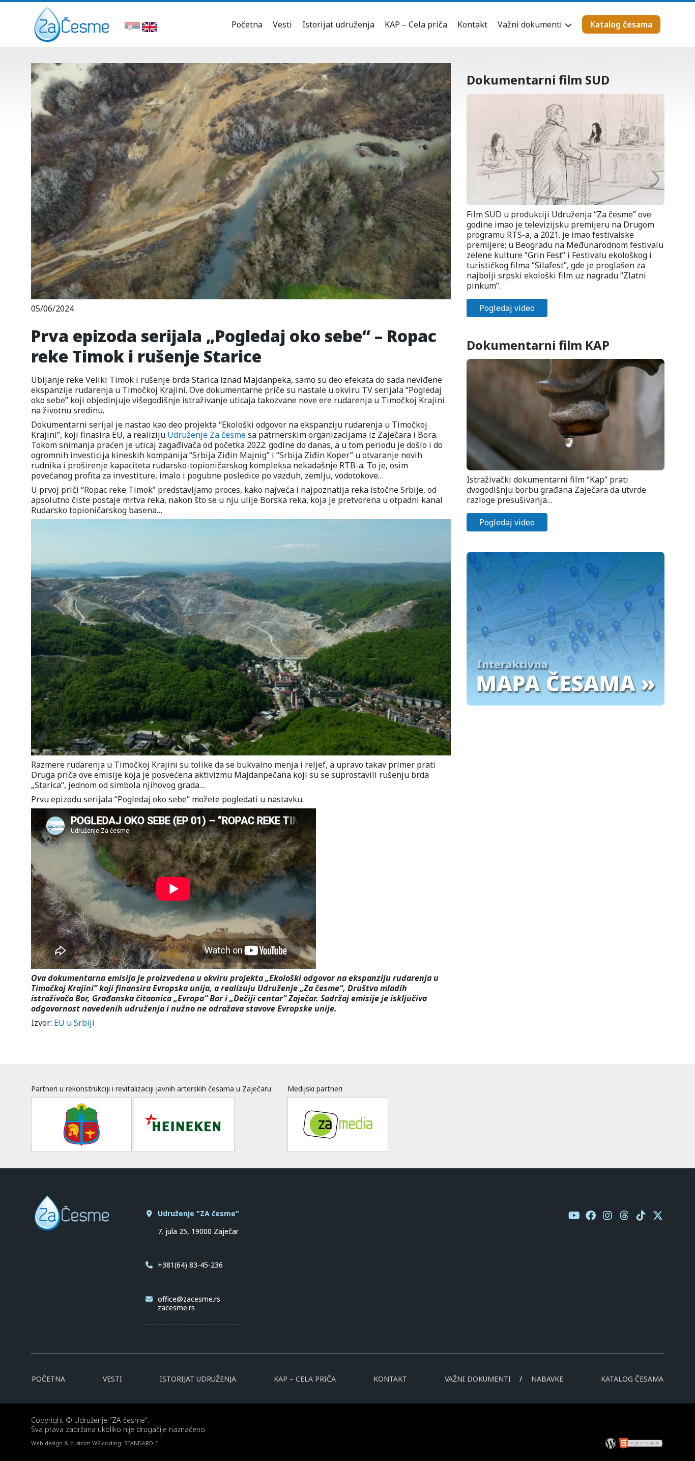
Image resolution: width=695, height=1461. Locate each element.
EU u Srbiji (74, 1022)
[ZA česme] (71, 39)
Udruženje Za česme (206, 434)
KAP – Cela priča (416, 24)
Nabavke (547, 1379)
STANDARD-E (141, 1443)
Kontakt (472, 24)
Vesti (282, 24)
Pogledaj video (507, 308)
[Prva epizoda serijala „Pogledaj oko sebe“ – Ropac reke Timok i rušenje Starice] (241, 294)
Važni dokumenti (530, 24)
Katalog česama (621, 24)
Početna (247, 24)
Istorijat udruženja (338, 24)
